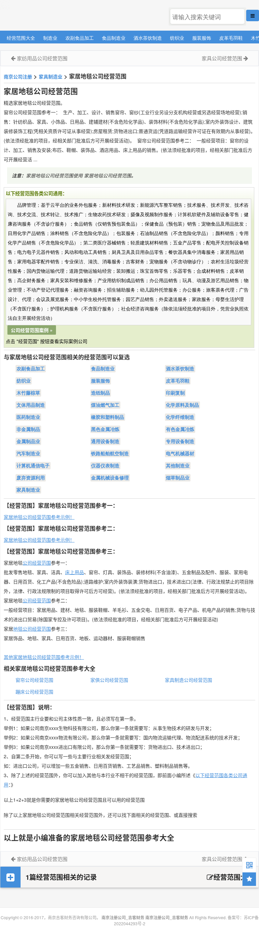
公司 (27, 600)
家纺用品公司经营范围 (42, 58)
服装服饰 (201, 37)
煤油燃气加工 (105, 405)
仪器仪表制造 (105, 465)
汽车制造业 (28, 453)
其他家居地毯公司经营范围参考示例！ (44, 657)
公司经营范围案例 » (32, 330)
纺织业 (177, 37)
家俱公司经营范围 (109, 679)
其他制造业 (178, 465)
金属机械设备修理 (110, 477)
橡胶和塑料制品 (107, 417)
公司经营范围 (37, 562)
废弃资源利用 (31, 477)
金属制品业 (28, 441)
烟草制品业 (178, 477)
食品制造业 (113, 37)
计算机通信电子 (33, 465)
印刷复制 (175, 393)
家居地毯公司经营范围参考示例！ (39, 516)
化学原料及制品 (182, 405)
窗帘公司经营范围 (34, 679)
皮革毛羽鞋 (231, 37)
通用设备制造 (105, 441)
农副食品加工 (79, 37)
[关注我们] (249, 864)
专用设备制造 (180, 441)
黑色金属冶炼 (105, 429)
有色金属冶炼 (180, 429)
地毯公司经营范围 (32, 628)
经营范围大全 (21, 37)
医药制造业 (28, 417)
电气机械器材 (180, 453)
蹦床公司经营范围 (34, 691)
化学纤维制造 (180, 417)
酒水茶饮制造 (148, 37)
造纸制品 (100, 393)
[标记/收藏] (249, 879)
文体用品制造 (31, 405)
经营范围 (41, 600)
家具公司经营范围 (222, 58)
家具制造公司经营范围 (188, 679)
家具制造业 (50, 76)
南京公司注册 (18, 76)
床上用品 (74, 572)
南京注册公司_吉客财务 (50, 15)
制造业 (50, 37)
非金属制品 (28, 429)
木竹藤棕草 (28, 393)
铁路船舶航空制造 (110, 453)
